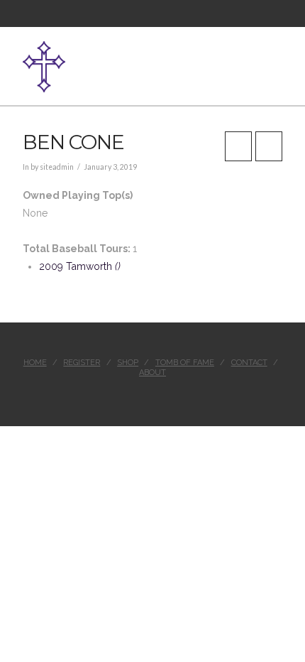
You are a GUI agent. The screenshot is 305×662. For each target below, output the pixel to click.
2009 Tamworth (80, 266)
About (152, 372)
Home (35, 362)
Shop (127, 362)
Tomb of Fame (184, 362)
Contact (249, 362)
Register (81, 362)
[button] (276, 59)
